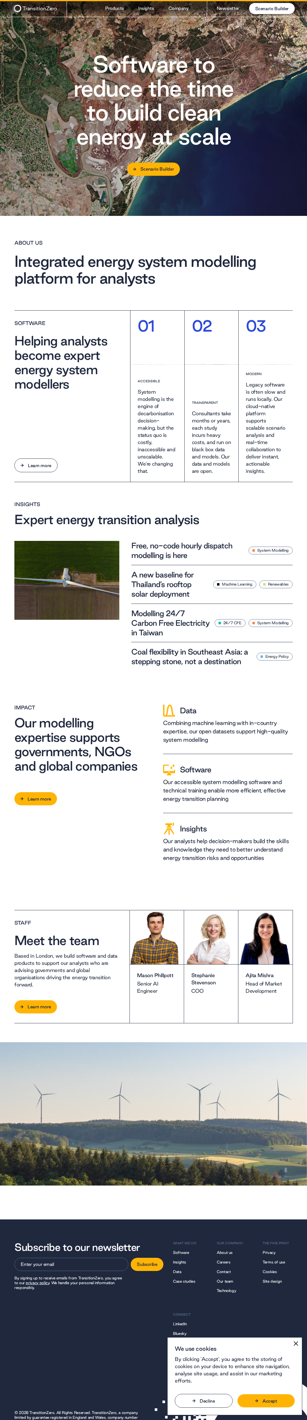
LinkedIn (180, 1324)
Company (178, 8)
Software (181, 1252)
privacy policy (37, 1283)
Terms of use (274, 1262)
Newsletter (228, 8)
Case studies (184, 1281)
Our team (225, 1281)
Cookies (270, 1271)
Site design (272, 1281)
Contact (224, 1271)
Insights (146, 8)
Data (177, 1271)
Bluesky (179, 1333)
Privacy (269, 1252)
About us (225, 1252)
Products (114, 8)
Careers (223, 1262)
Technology (226, 1290)
